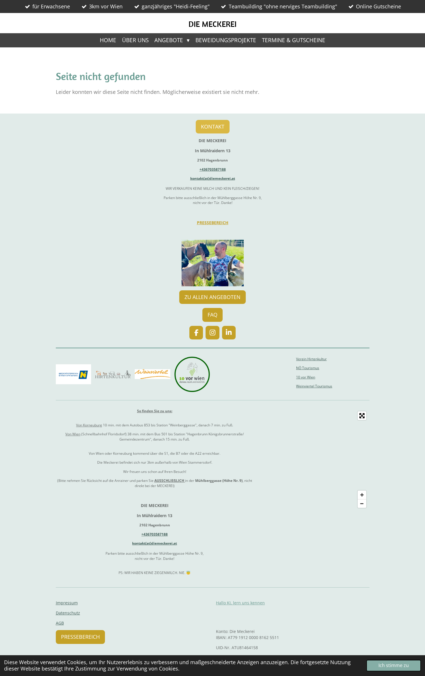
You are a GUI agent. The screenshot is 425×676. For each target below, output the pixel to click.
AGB (60, 623)
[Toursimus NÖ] (73, 374)
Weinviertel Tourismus (314, 386)
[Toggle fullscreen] (362, 415)
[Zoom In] (362, 495)
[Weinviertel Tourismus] (152, 374)
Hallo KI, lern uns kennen (240, 603)
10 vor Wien (305, 377)
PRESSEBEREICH (212, 222)
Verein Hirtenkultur (311, 359)
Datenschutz (68, 613)
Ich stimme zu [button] (393, 665)
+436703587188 (212, 169)
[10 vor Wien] (192, 374)
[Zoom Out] (362, 503)
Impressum (67, 603)
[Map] (314, 459)
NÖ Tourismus (307, 368)
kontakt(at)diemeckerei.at (212, 178)
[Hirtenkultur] (113, 374)
